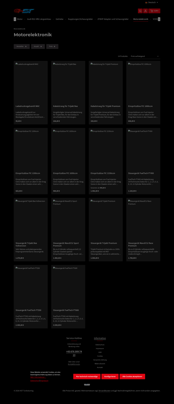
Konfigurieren (110, 376)
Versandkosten (104, 390)
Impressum (100, 348)
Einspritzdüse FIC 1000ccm (140, 106)
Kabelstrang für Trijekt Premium (105, 106)
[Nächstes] (159, 19)
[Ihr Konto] (145, 11)
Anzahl (36, 46)
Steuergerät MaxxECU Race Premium (140, 244)
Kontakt (100, 367)
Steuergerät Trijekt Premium (104, 243)
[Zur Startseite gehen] (24, 11)
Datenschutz (100, 345)
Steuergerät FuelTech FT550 (28, 310)
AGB (99, 352)
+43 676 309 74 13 (74, 353)
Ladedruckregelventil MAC (28, 106)
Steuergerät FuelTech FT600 (66, 310)
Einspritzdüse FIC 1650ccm (65, 173)
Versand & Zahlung (100, 360)
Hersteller (20, 46)
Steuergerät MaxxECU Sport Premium (66, 244)
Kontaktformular (74, 364)
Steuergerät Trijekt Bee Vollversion (26, 244)
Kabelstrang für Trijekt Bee (65, 106)
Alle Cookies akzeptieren (132, 376)
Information (100, 338)
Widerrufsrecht (100, 364)
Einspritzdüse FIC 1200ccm (28, 173)
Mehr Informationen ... (38, 377)
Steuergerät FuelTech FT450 (141, 173)
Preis (51, 46)
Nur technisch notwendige (87, 376)
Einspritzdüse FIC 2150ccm (103, 173)
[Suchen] (140, 11)
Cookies (100, 356)
